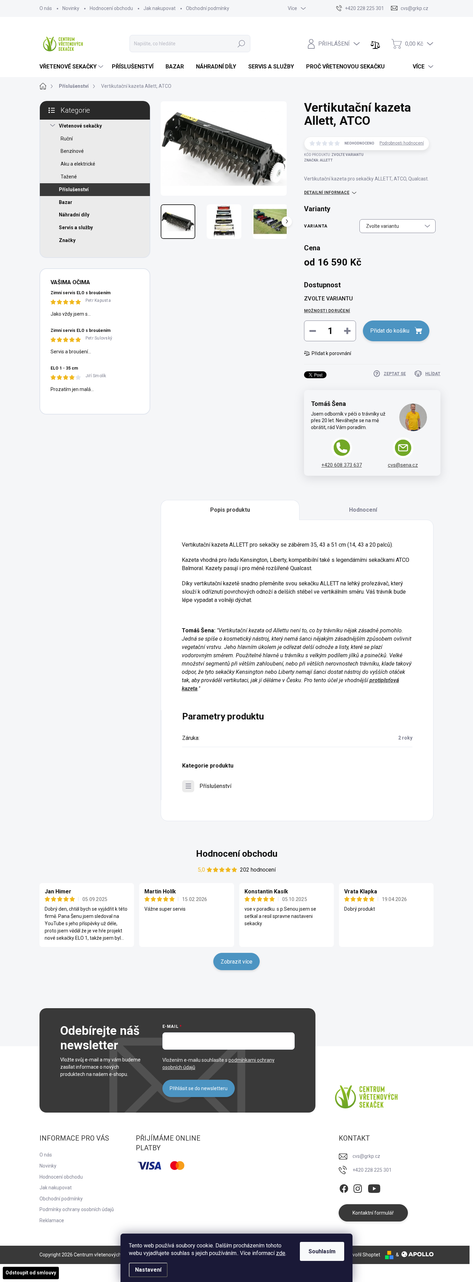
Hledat (241, 43)
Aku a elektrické (78, 164)
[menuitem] (72, 66)
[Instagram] (357, 1187)
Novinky (70, 8)
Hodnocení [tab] (363, 510)
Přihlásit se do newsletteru (198, 1088)
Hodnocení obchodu (111, 8)
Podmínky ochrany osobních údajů (76, 1209)
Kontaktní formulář (373, 1213)
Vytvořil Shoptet (362, 1254)
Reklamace (51, 1220)
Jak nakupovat (159, 8)
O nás (45, 8)
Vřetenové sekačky (80, 126)
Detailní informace (326, 192)
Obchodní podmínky (207, 8)
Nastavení (148, 1269)
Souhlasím (322, 1251)
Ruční (67, 138)
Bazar (65, 202)
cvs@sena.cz (403, 465)
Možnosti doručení (327, 310)
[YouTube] (374, 1187)
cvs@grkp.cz (366, 1156)
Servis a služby (76, 227)
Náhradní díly (74, 214)
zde (280, 1253)
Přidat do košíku (389, 330)
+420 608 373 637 (341, 465)
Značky (67, 240)
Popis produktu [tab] (230, 510)
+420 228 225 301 (372, 1170)
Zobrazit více (236, 961)
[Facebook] (344, 1187)
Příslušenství (74, 189)
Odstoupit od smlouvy (31, 1272)
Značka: (318, 160)
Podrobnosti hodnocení (402, 143)
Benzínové (72, 151)
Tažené (69, 176)
